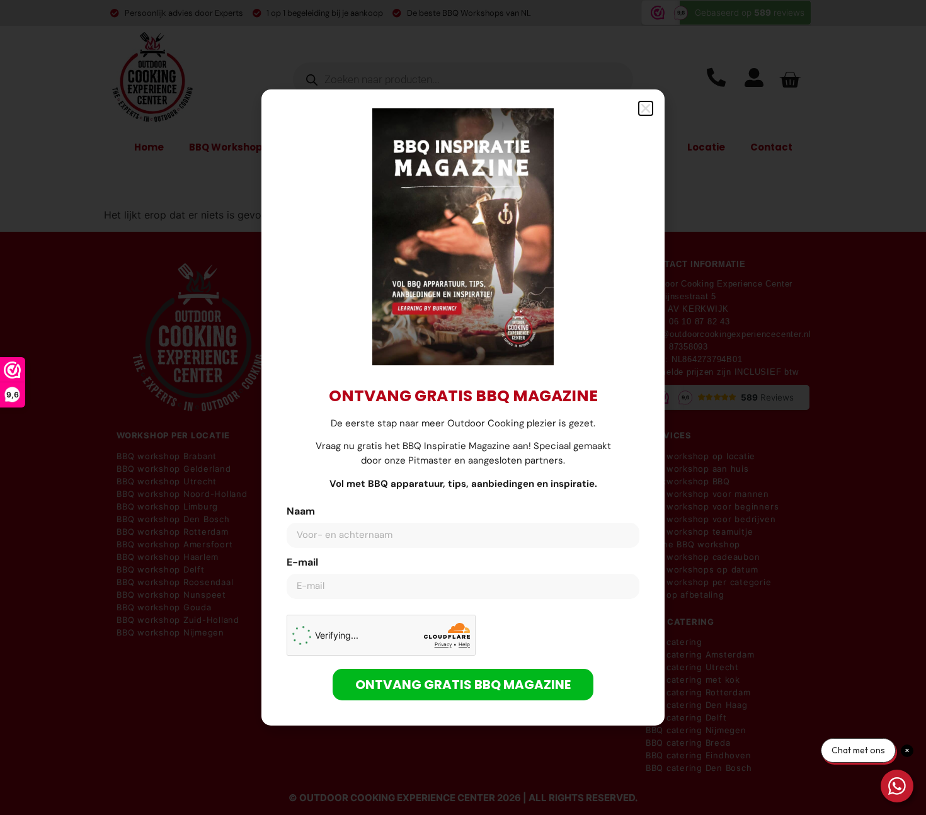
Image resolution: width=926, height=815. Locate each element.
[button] (645, 108)
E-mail (302, 563)
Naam (301, 512)
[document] (463, 407)
